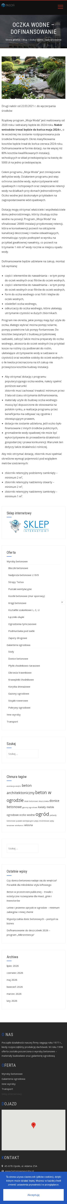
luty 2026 (12, 1000)
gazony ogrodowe (29, 807)
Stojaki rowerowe (18, 700)
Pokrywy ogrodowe (19, 707)
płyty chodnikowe (41, 821)
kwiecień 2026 (15, 986)
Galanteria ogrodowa (18, 645)
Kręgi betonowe (17, 603)
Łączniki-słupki (16, 617)
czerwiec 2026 (15, 972)
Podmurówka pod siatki (21, 631)
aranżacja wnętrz (14, 786)
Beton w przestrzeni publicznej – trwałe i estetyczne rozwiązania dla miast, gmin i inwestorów (30, 896)
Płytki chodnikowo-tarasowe (24, 665)
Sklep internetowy (12, 1094)
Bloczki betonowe (18, 568)
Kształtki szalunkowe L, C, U (24, 610)
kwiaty (42, 807)
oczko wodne (27, 815)
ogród (42, 814)
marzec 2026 (14, 993)
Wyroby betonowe (17, 561)
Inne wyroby (14, 714)
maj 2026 (12, 979)
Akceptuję (33, 1195)
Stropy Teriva (16, 582)
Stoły (11, 651)
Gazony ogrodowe (18, 693)
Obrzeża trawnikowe (20, 672)
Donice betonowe (18, 658)
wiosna (28, 825)
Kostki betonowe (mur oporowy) (26, 596)
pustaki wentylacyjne (25, 821)
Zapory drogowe (17, 638)
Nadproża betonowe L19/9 (23, 575)
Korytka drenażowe (19, 686)
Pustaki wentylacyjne (20, 589)
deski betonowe (31, 801)
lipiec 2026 (13, 965)
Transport (12, 721)
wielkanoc (19, 825)
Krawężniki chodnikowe (21, 679)
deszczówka (44, 801)
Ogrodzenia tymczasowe (22, 624)
